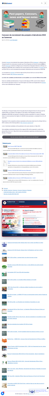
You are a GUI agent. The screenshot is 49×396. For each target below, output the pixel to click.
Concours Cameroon (22, 190)
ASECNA (5, 190)
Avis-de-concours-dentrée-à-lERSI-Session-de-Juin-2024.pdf (24, 137)
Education (29, 190)
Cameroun (36, 62)
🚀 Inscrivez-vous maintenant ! (34, 230)
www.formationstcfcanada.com (31, 226)
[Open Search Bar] (42, 3)
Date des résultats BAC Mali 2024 (11, 194)
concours (42, 67)
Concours (8, 62)
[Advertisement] (24, 52)
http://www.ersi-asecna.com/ (16, 74)
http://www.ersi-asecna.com (26, 122)
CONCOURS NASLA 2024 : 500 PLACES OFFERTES (15, 192)
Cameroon (10, 190)
